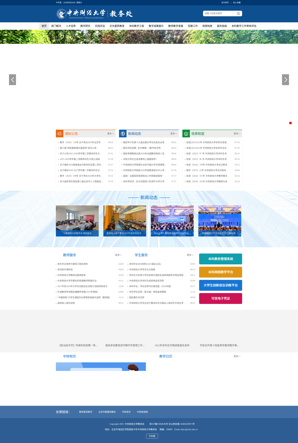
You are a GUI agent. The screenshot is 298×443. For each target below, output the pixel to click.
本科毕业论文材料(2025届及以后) (145, 264)
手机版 (152, 436)
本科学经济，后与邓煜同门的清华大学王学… (145, 181)
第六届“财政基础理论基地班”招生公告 (78, 148)
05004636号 (162, 424)
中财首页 (126, 412)
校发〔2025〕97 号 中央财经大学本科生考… (207, 153)
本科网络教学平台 (220, 272)
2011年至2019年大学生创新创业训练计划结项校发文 (82, 286)
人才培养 (71, 26)
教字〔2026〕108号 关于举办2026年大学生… (81, 176)
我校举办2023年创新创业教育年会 (219, 345)
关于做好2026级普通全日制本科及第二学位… (81, 165)
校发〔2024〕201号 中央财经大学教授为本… (207, 181)
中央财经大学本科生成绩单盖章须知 (146, 281)
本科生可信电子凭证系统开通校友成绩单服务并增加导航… (157, 275)
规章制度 (207, 26)
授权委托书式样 (136, 297)
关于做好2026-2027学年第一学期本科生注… (81, 170)
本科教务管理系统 (220, 259)
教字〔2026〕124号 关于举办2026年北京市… (81, 142)
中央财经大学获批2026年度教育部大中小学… (145, 170)
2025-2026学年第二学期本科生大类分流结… (81, 159)
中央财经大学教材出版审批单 (71, 275)
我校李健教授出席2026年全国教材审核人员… (145, 153)
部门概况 (56, 26)
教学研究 (85, 26)
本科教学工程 (136, 26)
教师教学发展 (175, 26)
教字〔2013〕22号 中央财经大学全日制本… (207, 170)
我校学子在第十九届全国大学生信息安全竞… (145, 142)
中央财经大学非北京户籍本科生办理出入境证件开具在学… (157, 303)
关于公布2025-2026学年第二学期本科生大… (81, 153)
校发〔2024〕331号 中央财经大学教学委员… (207, 176)
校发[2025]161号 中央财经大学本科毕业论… (207, 148)
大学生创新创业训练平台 (221, 285)
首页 (44, 26)
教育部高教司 (85, 412)
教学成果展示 (156, 26)
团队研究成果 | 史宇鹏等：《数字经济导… (143, 148)
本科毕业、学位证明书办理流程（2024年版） (151, 286)
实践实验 (100, 26)
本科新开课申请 (65, 269)
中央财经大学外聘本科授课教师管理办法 (77, 281)
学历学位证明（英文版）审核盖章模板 (147, 292)
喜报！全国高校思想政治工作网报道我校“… (144, 176)
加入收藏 (237, 3)
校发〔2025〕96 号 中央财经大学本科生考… (207, 159)
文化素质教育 (117, 26)
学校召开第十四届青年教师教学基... (172, 345)
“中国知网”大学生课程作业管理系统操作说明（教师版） (84, 297)
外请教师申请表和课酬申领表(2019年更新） (78, 292)
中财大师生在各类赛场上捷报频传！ (140, 159)
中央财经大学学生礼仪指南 (142, 269)
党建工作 (193, 26)
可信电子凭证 (220, 298)
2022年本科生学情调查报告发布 (125, 345)
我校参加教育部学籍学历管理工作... (77, 345)
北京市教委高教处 (107, 412)
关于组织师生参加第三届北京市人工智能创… (81, 181)
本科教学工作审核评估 (244, 26)
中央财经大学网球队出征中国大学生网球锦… (145, 165)
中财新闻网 (142, 412)
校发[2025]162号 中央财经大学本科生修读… (207, 142)
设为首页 (225, 3)
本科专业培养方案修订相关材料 (72, 264)
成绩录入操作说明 (66, 303)
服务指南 (222, 26)
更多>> (110, 133)
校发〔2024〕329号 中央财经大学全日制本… (207, 165)
